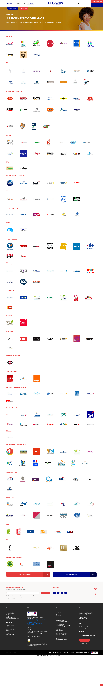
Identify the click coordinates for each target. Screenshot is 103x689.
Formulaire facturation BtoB (61, 633)
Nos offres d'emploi (98, 1)
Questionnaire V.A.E (60, 624)
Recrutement (8, 633)
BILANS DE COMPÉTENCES (39, 619)
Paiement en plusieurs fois (61, 639)
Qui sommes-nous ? (10, 612)
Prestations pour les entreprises (12, 618)
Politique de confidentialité (69, 652)
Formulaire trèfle (59, 630)
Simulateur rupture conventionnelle (86, 613)
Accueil (91, 8)
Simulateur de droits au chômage (85, 612)
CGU (50, 652)
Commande (58, 635)
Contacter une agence (25, 574)
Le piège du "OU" (82, 619)
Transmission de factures (61, 634)
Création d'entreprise (10, 629)
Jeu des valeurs (59, 629)
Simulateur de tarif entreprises (62, 631)
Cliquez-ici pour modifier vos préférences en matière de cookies (49, 655)
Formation (8, 630)
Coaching (8, 631)
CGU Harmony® (55, 652)
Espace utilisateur (59, 628)
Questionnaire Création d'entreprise (63, 625)
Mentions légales (79, 652)
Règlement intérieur (60, 620)
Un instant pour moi (83, 618)
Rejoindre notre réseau (10, 617)
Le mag (24, 3)
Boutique (10, 3)
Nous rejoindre (17, 3)
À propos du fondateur (10, 613)
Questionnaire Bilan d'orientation (62, 626)
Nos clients (8, 614)
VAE (6, 628)
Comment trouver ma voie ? (84, 616)
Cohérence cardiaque (83, 617)
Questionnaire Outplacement (62, 622)
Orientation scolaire (10, 634)
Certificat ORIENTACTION (32, 622)
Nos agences (58, 612)
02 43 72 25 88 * (84, 643)
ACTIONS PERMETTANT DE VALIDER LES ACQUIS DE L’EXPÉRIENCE (37, 620)
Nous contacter (85, 640)
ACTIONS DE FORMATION (31, 619)
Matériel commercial (60, 637)
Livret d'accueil (59, 619)
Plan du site (86, 652)
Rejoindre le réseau (71, 574)
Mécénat (57, 638)
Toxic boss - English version (84, 628)
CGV (61, 652)
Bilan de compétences (10, 625)
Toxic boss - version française (85, 626)
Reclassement (8, 626)
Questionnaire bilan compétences (62, 621)
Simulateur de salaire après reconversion (87, 614)
